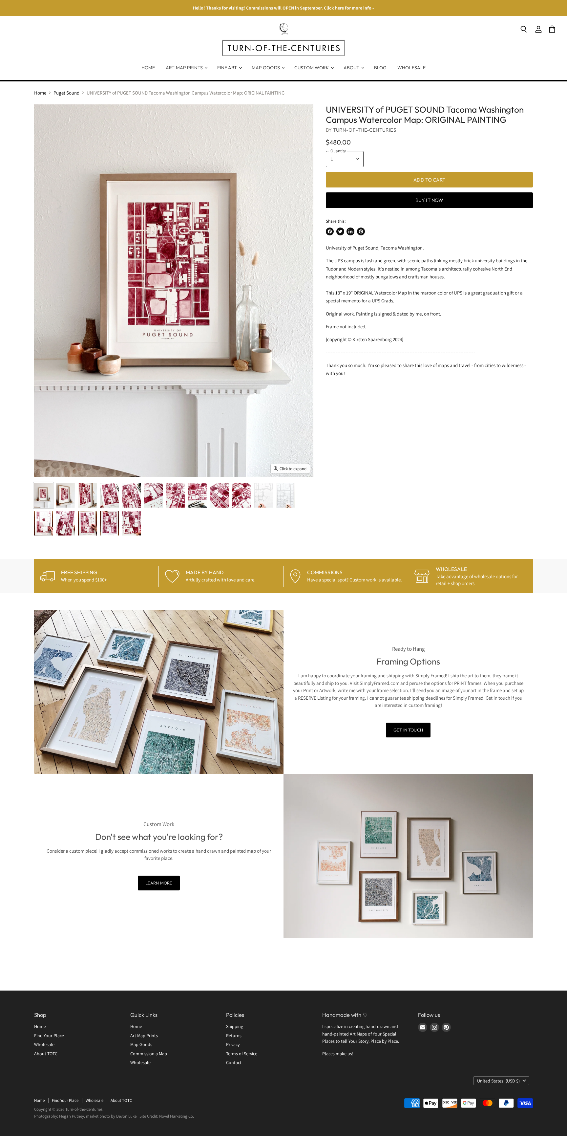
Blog (380, 68)
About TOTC (45, 1054)
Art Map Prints (185, 68)
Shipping (234, 1026)
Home (148, 68)
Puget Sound (66, 93)
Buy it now (429, 200)
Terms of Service (241, 1054)
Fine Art (227, 68)
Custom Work (312, 68)
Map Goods (266, 68)
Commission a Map (148, 1054)
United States (498, 1081)
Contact (234, 1062)
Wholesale (411, 68)
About (352, 68)
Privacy (233, 1044)
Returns (234, 1035)
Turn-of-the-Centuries (364, 130)
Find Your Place (49, 1035)
